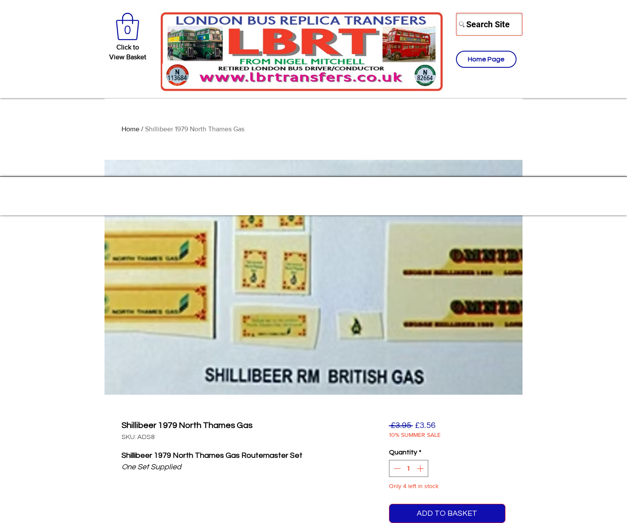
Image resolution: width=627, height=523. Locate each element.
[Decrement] (396, 468)
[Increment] (421, 468)
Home (130, 129)
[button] (127, 26)
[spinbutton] (408, 468)
